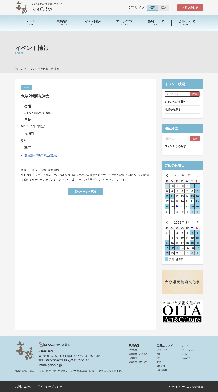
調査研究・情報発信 (138, 362)
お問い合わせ (190, 7)
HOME (31, 23)
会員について (188, 354)
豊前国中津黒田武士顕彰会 (41, 155)
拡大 (164, 7)
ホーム (185, 346)
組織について (163, 349)
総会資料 (161, 366)
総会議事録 (162, 370)
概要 (159, 353)
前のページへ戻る (85, 191)
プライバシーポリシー (48, 386)
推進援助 (133, 358)
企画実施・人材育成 (138, 353)
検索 (194, 94)
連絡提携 (133, 349)
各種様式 (186, 358)
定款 (159, 362)
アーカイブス (188, 350)
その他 (27, 87)
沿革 (159, 358)
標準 (153, 7)
